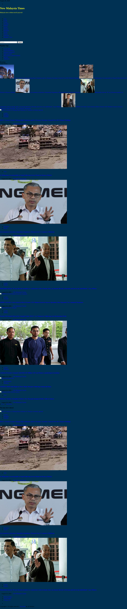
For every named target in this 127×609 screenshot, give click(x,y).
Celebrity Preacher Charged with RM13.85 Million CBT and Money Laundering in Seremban (30, 373)
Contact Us (7, 600)
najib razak (8, 54)
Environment (7, 381)
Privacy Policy (8, 597)
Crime (5, 22)
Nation (6, 34)
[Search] (0, 40)
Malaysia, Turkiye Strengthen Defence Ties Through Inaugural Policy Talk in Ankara (27, 399)
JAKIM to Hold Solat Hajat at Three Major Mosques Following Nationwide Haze (25, 386)
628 (7, 404)
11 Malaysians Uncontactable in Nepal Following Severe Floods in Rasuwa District (26, 175)
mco (6, 57)
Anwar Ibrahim (9, 50)
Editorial (6, 35)
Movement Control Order (12, 55)
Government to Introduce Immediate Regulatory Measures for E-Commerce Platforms (55, 92)
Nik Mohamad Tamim (19, 124)
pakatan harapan (9, 52)
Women (6, 29)
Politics (6, 25)
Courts (6, 113)
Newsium (23, 606)
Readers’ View (8, 37)
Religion (6, 115)
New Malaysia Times (12, 8)
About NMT (7, 598)
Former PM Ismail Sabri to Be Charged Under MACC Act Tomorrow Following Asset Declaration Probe (33, 316)
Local (5, 20)
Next (10, 404)
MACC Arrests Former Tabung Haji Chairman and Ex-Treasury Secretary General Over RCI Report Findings (46, 78)
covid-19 (7, 49)
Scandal (6, 24)
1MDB (6, 59)
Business (6, 30)
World (5, 32)
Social (5, 27)
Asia (5, 19)
